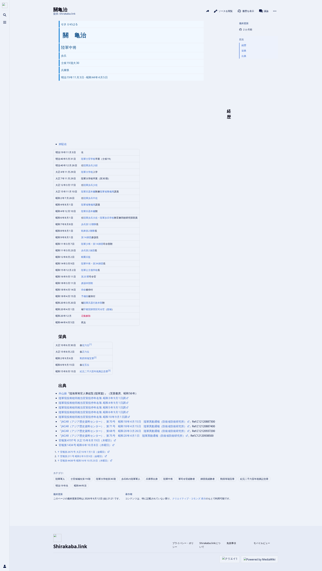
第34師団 (98, 263)
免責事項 (231, 543)
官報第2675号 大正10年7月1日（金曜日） (83, 451)
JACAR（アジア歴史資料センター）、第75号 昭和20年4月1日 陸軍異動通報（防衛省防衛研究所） (123, 435)
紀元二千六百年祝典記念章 (94, 371)
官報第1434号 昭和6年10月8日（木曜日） (85, 445)
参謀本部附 (87, 283)
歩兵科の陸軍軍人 (130, 478)
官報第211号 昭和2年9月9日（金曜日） (82, 456)
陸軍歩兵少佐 (91, 185)
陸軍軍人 (60, 478)
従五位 (85, 364)
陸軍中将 (86, 263)
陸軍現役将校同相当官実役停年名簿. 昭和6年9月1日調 (92, 412)
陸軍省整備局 (107, 191)
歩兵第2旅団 (88, 250)
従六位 (85, 345)
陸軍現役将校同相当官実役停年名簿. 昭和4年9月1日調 (92, 403)
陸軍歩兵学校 (107, 217)
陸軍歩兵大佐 (91, 217)
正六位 (85, 351)
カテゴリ (58, 473)
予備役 (84, 296)
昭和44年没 (80, 485)
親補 (109, 309)
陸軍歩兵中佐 (91, 198)
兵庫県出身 (152, 478)
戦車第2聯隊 (88, 230)
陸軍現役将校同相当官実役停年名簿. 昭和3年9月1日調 (92, 398)
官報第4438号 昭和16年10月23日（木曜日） (85, 460)
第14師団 (86, 237)
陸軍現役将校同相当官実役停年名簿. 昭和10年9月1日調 (93, 417)
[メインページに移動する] (4, 5)
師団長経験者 (208, 478)
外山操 (63, 393)
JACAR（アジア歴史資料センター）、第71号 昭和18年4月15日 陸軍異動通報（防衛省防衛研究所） (124, 426)
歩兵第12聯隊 (88, 224)
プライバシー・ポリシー (183, 544)
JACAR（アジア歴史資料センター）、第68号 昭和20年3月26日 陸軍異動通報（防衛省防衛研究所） (124, 431)
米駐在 (63, 144)
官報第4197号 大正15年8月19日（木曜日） (86, 440)
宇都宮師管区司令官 (94, 309)
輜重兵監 (86, 256)
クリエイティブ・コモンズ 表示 (189, 498)
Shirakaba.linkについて (209, 544)
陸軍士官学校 (88, 158)
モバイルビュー (262, 543)
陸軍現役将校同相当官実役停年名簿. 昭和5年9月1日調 (92, 407)
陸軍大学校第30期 (106, 478)
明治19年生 (62, 485)
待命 (83, 289)
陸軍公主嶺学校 (89, 270)
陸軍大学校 (87, 171)
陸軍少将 (86, 243)
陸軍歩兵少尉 (91, 165)
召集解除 (86, 315)
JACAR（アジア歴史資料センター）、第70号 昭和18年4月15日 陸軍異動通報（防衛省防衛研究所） (124, 421)
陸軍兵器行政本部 (93, 302)
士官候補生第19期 (80, 478)
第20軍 (85, 276)
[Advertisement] (142, 113)
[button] (258, 45)
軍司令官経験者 (186, 478)
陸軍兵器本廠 (88, 191)
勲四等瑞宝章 (87, 358)
